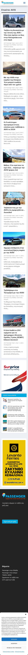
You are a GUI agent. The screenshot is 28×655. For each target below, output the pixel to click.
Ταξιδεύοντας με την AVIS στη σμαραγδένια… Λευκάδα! (14, 210)
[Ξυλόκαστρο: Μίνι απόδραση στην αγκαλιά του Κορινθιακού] (5, 416)
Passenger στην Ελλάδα (10, 45)
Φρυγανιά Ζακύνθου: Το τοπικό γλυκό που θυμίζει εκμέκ (15, 400)
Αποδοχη (14, 639)
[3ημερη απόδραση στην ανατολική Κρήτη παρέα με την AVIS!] (14, 238)
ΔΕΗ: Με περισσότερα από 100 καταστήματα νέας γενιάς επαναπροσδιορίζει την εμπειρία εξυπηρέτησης (16, 408)
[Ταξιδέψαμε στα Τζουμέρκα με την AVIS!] (14, 280)
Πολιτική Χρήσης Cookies (8, 651)
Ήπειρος (6, 91)
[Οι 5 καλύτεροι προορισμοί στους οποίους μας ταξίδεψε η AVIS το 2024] (14, 113)
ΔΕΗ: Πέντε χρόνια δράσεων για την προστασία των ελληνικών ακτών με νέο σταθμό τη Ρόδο (16, 422)
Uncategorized (7, 345)
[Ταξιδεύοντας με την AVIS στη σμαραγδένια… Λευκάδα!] (14, 198)
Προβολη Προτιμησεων (14, 648)
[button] (25, 614)
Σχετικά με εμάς (10, 521)
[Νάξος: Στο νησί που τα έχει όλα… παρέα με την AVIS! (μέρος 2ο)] (14, 155)
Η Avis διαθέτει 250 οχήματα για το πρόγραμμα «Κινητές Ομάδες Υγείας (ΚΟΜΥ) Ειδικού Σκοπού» (14, 335)
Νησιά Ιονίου (7, 219)
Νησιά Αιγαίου (7, 177)
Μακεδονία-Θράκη (8, 46)
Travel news (19, 45)
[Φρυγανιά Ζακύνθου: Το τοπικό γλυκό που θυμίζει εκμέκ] (5, 400)
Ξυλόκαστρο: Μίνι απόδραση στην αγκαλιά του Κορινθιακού (16, 415)
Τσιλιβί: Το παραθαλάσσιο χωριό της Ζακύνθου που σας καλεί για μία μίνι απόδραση (16, 429)
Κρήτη (5, 259)
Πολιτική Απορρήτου (19, 651)
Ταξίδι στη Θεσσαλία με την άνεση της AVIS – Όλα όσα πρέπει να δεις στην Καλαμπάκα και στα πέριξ (14, 35)
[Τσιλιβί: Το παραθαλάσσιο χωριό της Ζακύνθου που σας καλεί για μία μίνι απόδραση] (5, 429)
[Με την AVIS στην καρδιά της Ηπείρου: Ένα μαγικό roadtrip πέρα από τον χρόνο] (14, 68)
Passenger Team (10, 43)
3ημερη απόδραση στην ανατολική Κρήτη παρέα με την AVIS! (14, 250)
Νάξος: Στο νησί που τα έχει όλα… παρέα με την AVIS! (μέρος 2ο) (14, 167)
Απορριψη (14, 643)
